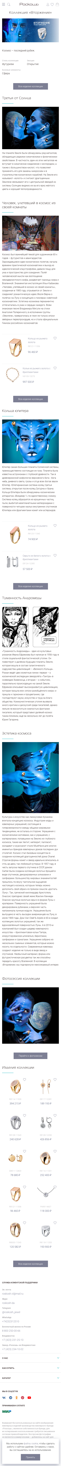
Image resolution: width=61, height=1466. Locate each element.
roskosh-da (8, 1302)
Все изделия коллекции (30, 86)
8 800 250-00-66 (11, 1330)
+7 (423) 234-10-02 (12, 1349)
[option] (30, 30)
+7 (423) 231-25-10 (12, 1339)
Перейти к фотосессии (30, 1056)
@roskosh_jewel (11, 1312)
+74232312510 (10, 1321)
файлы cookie (31, 1443)
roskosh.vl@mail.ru (12, 1293)
